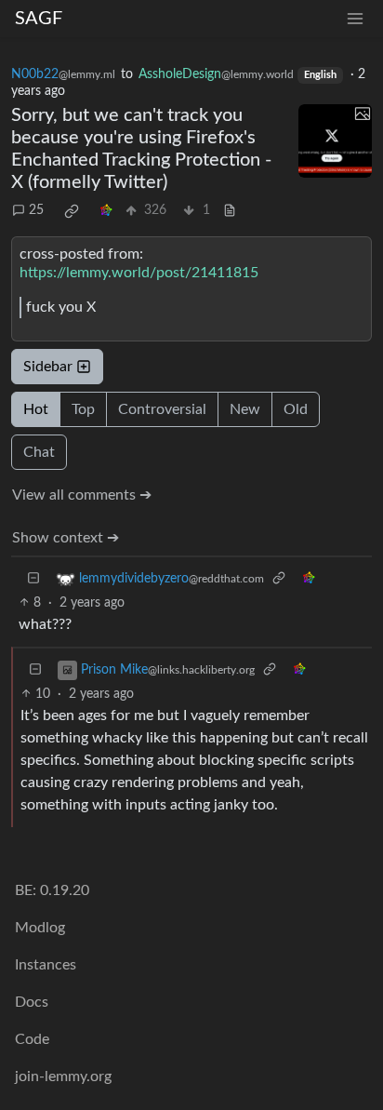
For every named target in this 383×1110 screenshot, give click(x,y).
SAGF (38, 18)
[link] (71, 211)
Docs (31, 1002)
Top (83, 409)
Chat (39, 452)
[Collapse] (33, 579)
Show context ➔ (65, 537)
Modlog (40, 927)
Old (296, 409)
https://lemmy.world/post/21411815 (139, 272)
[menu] (355, 19)
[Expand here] (335, 141)
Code (32, 1039)
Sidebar (48, 366)
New (245, 409)
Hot (35, 409)
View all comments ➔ (82, 495)
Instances (45, 964)
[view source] (229, 210)
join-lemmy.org (63, 1076)
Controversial (162, 409)
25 (36, 210)
